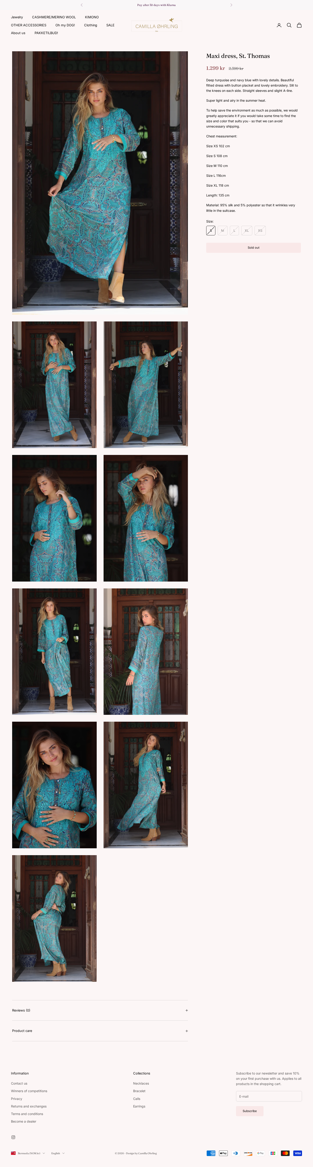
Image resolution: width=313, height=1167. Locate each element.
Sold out (253, 247)
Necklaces (141, 1083)
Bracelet (139, 1091)
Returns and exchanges (29, 1106)
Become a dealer (23, 1121)
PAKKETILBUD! (46, 33)
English (55, 1153)
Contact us (19, 1083)
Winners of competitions (29, 1091)
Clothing (90, 25)
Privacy (16, 1099)
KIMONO (92, 17)
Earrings (139, 1106)
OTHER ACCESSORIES (28, 25)
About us (18, 33)
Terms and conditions (27, 1114)
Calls (136, 1099)
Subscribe (250, 1111)
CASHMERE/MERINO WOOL (54, 17)
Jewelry (17, 17)
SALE (110, 25)
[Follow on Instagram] (13, 1137)
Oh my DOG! (65, 25)
